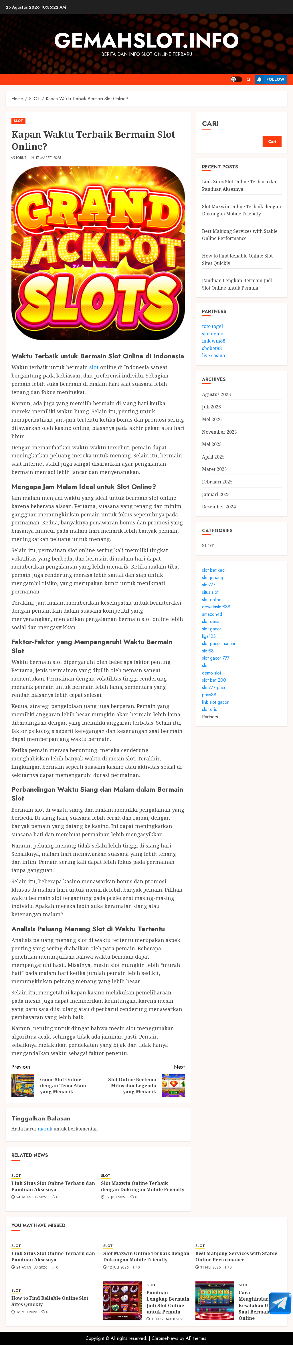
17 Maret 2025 (48, 158)
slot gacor (211, 629)
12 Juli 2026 (116, 1197)
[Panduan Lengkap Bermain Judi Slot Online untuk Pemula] (122, 1300)
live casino (213, 355)
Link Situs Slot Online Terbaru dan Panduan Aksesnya (53, 1186)
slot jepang (212, 577)
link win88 (213, 341)
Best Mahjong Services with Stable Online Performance (240, 235)
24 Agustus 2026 (31, 1197)
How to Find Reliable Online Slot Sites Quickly (49, 1301)
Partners (210, 716)
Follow (275, 79)
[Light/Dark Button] (236, 79)
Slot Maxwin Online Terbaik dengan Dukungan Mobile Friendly (142, 1186)
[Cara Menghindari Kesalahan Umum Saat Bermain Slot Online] (214, 1300)
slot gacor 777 (215, 658)
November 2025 (219, 432)
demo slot (211, 673)
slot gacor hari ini (218, 643)
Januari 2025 (216, 494)
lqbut (21, 158)
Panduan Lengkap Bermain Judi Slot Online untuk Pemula (167, 1302)
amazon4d (212, 614)
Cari (210, 123)
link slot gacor (215, 702)
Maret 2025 (214, 469)
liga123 (209, 636)
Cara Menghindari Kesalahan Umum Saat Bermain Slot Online (260, 1305)
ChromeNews (165, 1338)
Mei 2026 (212, 419)
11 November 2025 (167, 1319)
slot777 (208, 584)
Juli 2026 (211, 407)
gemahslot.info (146, 40)
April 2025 (213, 457)
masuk (45, 1129)
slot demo (212, 334)
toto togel (212, 326)
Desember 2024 (219, 507)
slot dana (210, 621)
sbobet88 (212, 348)
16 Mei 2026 (26, 1312)
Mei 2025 (212, 444)
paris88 (209, 694)
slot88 (208, 651)
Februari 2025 (217, 482)
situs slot (210, 592)
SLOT (18, 120)
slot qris (209, 709)
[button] (248, 79)
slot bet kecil (214, 570)
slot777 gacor (215, 687)
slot (94, 367)
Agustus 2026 (216, 394)
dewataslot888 (216, 606)
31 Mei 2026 (210, 1267)
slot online (211, 599)
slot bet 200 (214, 680)
